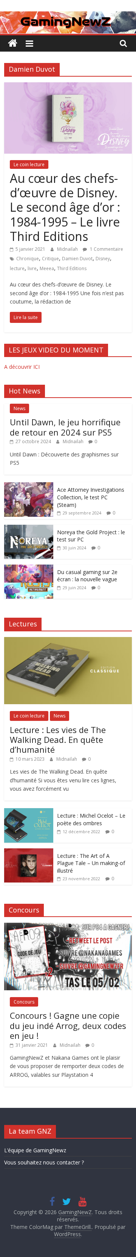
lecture (17, 268)
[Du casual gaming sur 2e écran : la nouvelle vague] (28, 568)
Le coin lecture (29, 164)
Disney (103, 258)
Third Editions (72, 268)
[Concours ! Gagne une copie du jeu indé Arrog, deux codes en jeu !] (68, 926)
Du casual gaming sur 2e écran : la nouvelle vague (87, 575)
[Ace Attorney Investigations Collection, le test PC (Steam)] (28, 486)
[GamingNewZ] (68, 16)
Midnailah (68, 249)
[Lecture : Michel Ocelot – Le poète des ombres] (28, 812)
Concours (24, 1002)
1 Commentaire (106, 249)
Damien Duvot (77, 258)
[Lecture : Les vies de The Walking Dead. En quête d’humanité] (68, 641)
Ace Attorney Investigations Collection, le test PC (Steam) (90, 497)
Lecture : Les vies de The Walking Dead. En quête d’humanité (58, 739)
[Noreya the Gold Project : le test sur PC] (28, 528)
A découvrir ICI (22, 366)
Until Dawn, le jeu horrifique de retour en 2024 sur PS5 (65, 426)
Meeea (47, 268)
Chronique (27, 258)
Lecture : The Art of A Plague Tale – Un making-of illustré (91, 863)
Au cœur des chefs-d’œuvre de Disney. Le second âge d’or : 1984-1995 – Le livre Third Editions (65, 207)
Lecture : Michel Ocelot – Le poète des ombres (91, 819)
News (19, 408)
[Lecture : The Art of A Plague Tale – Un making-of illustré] (28, 852)
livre (32, 268)
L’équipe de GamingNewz (35, 1150)
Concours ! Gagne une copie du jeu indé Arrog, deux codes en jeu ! (68, 1025)
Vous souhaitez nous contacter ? (44, 1162)
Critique (50, 258)
